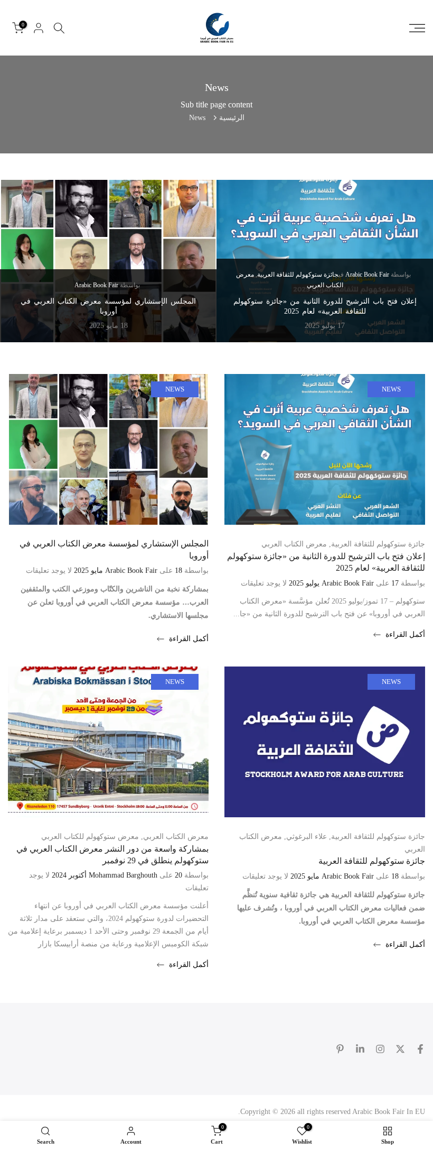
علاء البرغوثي (306, 837)
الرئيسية (231, 118)
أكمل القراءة (404, 634)
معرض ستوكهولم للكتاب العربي (90, 837)
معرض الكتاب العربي (294, 544)
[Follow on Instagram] (380, 1049)
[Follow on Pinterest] (340, 1049)
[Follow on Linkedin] (360, 1049)
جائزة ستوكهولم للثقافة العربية (297, 274)
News (391, 389)
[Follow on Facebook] (420, 1049)
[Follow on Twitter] (400, 1049)
